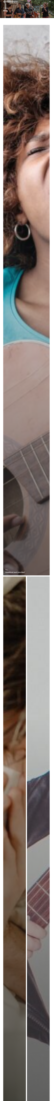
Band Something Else (10, 1)
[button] (50, 1)
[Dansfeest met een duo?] (26, 300)
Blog (6, 569)
